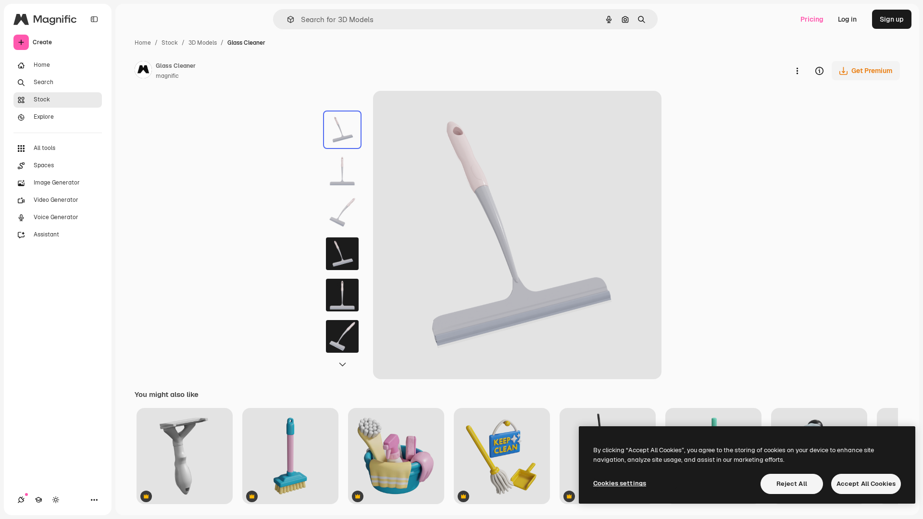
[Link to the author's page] (143, 71)
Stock (170, 43)
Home (143, 43)
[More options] (797, 70)
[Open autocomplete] (287, 19)
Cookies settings (619, 483)
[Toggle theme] (55, 499)
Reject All (791, 484)
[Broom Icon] (290, 457)
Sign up (892, 19)
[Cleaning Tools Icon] (396, 457)
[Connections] (21, 499)
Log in (847, 19)
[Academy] (38, 499)
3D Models (202, 43)
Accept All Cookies (866, 484)
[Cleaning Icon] (502, 457)
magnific (167, 76)
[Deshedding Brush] (185, 457)
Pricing (811, 19)
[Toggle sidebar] (94, 19)
